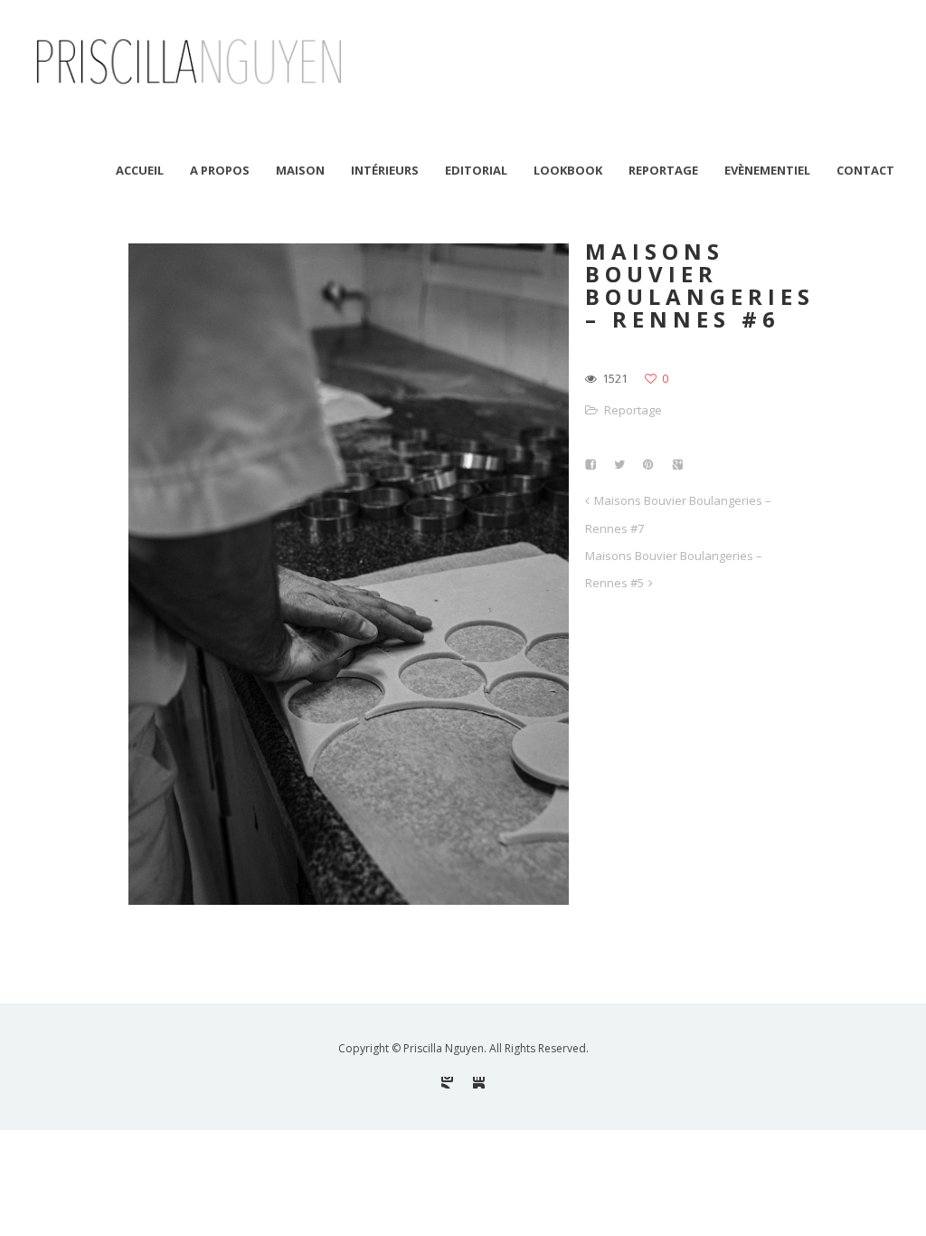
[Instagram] (447, 1083)
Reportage (633, 410)
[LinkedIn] (479, 1083)
